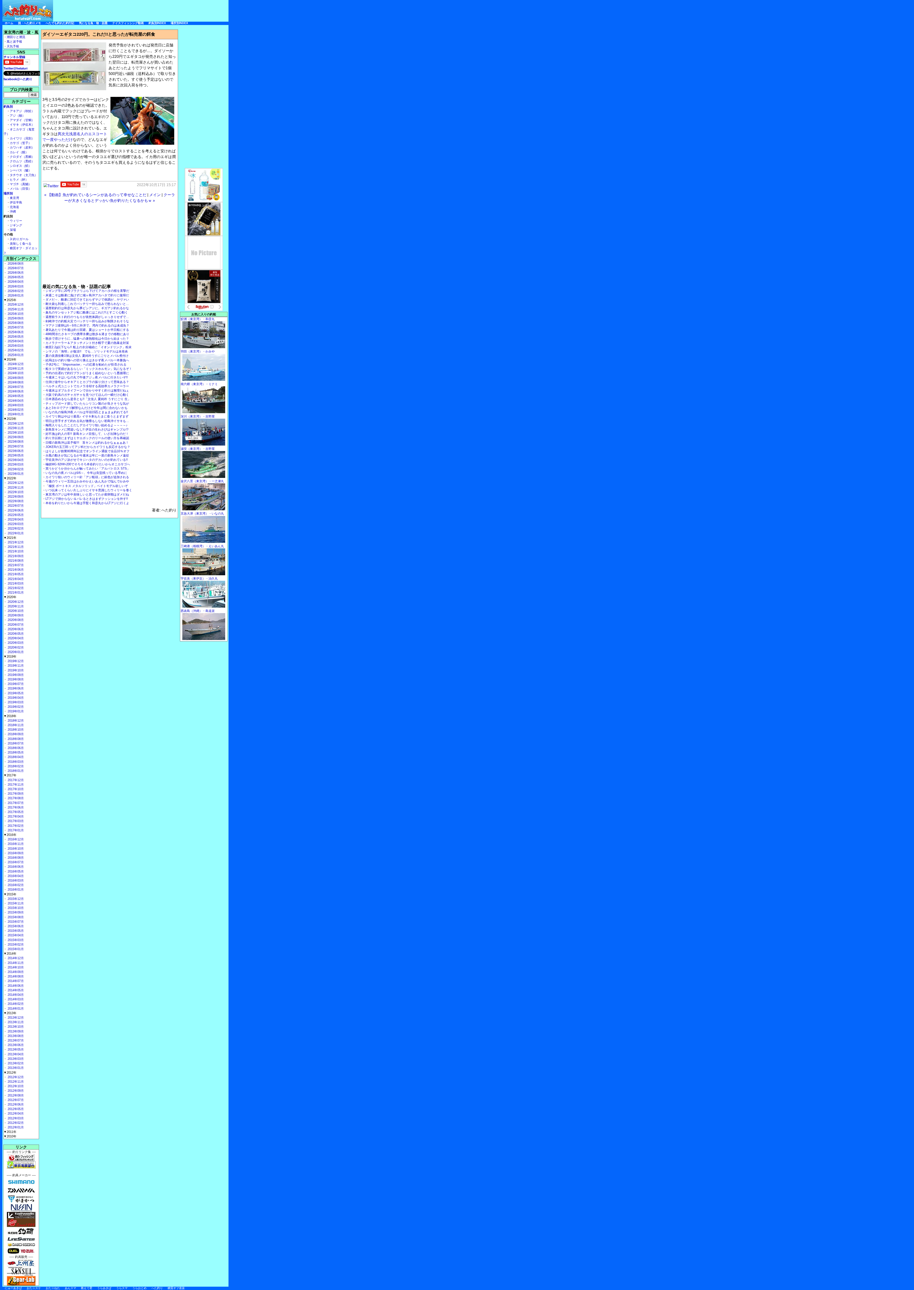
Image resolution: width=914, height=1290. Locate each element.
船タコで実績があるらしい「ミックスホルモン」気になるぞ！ (88, 369)
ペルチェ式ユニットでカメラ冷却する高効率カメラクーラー (87, 386)
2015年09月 (15, 912)
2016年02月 (15, 885)
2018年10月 (15, 729)
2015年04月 (15, 935)
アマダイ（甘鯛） (22, 120)
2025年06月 (15, 332)
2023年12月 (15, 423)
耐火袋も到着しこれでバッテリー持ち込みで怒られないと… (87, 304)
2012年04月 (15, 1113)
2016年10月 (15, 848)
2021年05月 (15, 574)
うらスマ (122, 1288)
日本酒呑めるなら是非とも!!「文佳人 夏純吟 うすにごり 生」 (88, 399)
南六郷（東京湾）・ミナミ (199, 384)
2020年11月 (15, 606)
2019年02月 (15, 707)
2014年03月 (15, 999)
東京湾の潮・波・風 (21, 32)
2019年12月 (15, 661)
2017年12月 (15, 780)
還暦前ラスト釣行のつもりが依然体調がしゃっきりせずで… (87, 317)
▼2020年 (10, 597)
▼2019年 (10, 656)
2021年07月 (15, 565)
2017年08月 (15, 798)
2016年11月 (15, 844)
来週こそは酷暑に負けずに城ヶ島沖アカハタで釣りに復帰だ (87, 295)
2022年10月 (15, 492)
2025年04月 (15, 341)
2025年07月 (15, 327)
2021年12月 (15, 542)
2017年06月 (15, 807)
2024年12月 (15, 364)
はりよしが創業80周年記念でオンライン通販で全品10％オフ (87, 451)
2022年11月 (15, 487)
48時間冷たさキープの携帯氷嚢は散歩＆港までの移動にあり (87, 334)
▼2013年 (10, 1013)
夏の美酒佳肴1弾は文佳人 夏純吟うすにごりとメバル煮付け (87, 355)
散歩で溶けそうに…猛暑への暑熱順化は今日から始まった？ (87, 338)
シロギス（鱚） (20, 166)
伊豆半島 (16, 202)
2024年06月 (15, 391)
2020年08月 (15, 620)
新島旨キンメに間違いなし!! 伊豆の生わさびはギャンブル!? (86, 429)
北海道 (14, 207)
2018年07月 (15, 743)
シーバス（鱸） (20, 170)
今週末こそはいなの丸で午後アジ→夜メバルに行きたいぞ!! (86, 377)
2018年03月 (15, 762)
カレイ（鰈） (19, 152)
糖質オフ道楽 (176, 1288)
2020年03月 (15, 643)
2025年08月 (15, 323)
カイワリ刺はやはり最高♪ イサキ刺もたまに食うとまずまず (87, 416)
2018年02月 (15, 766)
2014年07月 (15, 981)
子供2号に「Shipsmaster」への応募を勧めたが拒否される (85, 364)
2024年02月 (15, 410)
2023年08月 (15, 441)
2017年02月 (15, 826)
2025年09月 (15, 318)
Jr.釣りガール (19, 239)
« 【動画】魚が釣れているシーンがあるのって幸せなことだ (95, 195)
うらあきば (104, 1288)
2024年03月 (15, 405)
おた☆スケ (34, 1288)
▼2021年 (10, 538)
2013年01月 (15, 1068)
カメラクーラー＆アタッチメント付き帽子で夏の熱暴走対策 (87, 343)
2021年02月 (15, 588)
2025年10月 (15, 314)
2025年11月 (15, 309)
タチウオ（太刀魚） (24, 175)
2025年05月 (15, 336)
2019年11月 (15, 665)
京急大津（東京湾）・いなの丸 (202, 513)
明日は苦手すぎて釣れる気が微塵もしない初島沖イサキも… (87, 421)
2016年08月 (15, 857)
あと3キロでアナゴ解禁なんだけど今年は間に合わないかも (86, 408)
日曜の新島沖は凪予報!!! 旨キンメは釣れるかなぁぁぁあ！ (87, 442)
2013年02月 (15, 1063)
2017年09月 (15, 793)
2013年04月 (15, 1054)
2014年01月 (15, 1008)
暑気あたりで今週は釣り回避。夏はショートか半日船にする (87, 330)
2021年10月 (15, 551)
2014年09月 (15, 972)
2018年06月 (15, 748)
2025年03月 (15, 345)
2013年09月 (15, 1031)
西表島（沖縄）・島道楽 (198, 611)
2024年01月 (15, 414)
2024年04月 (15, 400)
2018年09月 (15, 734)
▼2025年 (10, 300)
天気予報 (13, 46)
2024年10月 (15, 373)
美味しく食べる (20, 243)
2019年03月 (15, 702)
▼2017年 (10, 775)
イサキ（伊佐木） (22, 124)
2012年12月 (15, 1077)
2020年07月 (15, 624)
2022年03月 (15, 524)
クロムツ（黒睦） (22, 161)
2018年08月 (15, 739)
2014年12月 (15, 958)
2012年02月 (15, 1123)
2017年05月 (15, 812)
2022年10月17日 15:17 (156, 185)
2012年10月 (15, 1086)
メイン (155, 195)
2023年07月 (15, 446)
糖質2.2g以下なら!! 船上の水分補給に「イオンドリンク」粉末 (88, 347)
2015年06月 (15, 926)
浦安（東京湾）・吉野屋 (198, 449)
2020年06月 (15, 629)
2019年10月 (15, 670)
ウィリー (16, 221)
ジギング (16, 225)
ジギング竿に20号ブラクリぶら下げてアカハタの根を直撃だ (87, 291)
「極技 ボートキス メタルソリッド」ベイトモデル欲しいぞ (86, 486)
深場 (13, 230)
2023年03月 (15, 464)
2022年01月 (15, 533)
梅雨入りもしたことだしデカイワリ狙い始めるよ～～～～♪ (86, 425)
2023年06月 (15, 451)
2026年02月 (15, 291)
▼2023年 (10, 419)
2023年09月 (15, 437)
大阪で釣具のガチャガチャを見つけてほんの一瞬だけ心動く (87, 395)
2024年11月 (15, 368)
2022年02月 (15, 528)
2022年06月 (15, 510)
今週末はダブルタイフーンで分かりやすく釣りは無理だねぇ (87, 390)
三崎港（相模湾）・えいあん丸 (202, 546)
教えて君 (86, 1288)
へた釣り (157, 1288)
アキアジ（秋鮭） (22, 111)
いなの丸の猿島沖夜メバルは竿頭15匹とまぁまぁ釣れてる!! (86, 412)
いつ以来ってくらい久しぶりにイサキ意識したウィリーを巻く (88, 490)
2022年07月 (15, 505)
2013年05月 (15, 1049)
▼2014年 (10, 953)
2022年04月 (15, 519)
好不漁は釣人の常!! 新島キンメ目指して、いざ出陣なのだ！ (87, 434)
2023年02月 (15, 469)
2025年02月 (15, 350)
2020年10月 (15, 611)
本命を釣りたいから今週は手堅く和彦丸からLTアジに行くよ (87, 503)
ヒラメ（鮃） (19, 179)
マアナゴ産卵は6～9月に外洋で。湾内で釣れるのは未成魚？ (87, 325)
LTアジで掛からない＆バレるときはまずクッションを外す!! (86, 499)
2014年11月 (15, 963)
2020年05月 (15, 633)
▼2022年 (10, 478)
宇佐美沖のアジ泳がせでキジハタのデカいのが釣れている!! (86, 459)
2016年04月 (15, 876)
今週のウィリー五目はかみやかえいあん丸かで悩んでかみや (87, 481)
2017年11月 (15, 784)
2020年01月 (15, 652)
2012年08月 (15, 1095)
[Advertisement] (141, 10)
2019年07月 (15, 684)
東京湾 (14, 198)
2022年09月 (15, 496)
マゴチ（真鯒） (20, 184)
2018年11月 (15, 725)
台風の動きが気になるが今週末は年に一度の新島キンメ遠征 (87, 455)
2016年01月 (15, 889)
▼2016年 (10, 835)
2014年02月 (15, 1004)
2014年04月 (15, 995)
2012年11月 (15, 1081)
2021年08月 (15, 560)
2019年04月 (15, 698)
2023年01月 (15, 474)
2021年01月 (15, 592)
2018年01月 (15, 771)
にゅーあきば (13, 1288)
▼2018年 (10, 716)
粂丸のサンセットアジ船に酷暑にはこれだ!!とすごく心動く (86, 312)
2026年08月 (15, 263)
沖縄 (13, 211)
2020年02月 (15, 647)
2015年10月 (15, 908)
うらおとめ (139, 1288)
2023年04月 (15, 460)
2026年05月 (15, 277)
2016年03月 (15, 880)
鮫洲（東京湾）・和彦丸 (198, 319)
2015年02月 (15, 944)
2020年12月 (15, 602)
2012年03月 (15, 1118)
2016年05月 (15, 871)
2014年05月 (15, 990)
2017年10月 (15, 789)
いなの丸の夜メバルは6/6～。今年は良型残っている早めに (86, 473)
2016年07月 (15, 862)
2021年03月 (15, 583)
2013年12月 (15, 1017)
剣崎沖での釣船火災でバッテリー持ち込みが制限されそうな (87, 321)
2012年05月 (15, 1109)
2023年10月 (15, 432)
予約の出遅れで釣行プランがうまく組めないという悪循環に (87, 373)
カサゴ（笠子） (20, 143)
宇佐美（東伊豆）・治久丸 (199, 578)
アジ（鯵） (17, 115)
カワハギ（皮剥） (22, 147)
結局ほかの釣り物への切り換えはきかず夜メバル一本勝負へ (87, 360)
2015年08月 (15, 917)
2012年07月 (15, 1100)
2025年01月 (15, 355)
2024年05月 (15, 396)
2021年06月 (15, 569)
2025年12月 (15, 304)
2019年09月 (15, 675)
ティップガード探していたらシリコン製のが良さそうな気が (87, 403)
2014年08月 (15, 976)
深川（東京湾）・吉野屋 (198, 416)
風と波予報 (14, 41)
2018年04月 (15, 757)
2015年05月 (15, 931)
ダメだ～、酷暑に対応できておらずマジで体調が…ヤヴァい (87, 299)
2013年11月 (15, 1022)
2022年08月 (15, 501)
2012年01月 (15, 1127)
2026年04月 (15, 281)
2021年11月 (15, 547)
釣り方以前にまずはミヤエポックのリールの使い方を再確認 (87, 438)
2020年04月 (15, 638)
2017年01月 (15, 830)
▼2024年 (10, 359)
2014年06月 (15, 985)
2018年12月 (15, 720)
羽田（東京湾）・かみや (198, 351)
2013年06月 (15, 1045)
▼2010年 (10, 1136)
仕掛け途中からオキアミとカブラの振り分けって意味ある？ (87, 382)
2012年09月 (15, 1090)
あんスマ (70, 1288)
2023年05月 (15, 455)
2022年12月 (15, 483)
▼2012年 (10, 1072)
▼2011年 (10, 1132)
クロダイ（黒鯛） (22, 157)
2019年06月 (15, 688)
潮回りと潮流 (16, 37)
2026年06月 (15, 272)
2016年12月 (15, 839)
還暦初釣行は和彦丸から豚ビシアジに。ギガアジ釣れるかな (87, 308)
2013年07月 (15, 1040)
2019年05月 (15, 693)
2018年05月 (15, 752)
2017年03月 (15, 821)
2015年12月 (15, 899)
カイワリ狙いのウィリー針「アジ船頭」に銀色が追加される (87, 477)
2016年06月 (15, 866)
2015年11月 (15, 903)
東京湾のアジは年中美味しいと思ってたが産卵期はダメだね (87, 494)
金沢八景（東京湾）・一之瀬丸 (202, 481)
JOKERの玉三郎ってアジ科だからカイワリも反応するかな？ (87, 447)
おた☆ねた (53, 1288)
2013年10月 (15, 1026)
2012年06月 (15, 1104)
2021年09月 (15, 556)
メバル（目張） (20, 188)
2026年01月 (15, 295)
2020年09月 (15, 615)
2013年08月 (15, 1036)
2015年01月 (15, 949)
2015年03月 (15, 940)
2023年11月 (15, 428)
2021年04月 (15, 579)
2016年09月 (15, 853)
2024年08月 (15, 382)
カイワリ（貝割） (22, 138)
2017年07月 (15, 803)
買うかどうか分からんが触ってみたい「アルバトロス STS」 (87, 468)
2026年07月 (15, 268)
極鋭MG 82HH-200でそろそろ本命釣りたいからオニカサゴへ (87, 464)
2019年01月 (15, 711)
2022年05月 (15, 515)
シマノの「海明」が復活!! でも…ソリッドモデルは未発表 (86, 351)
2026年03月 (15, 286)
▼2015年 (10, 894)
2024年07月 (15, 387)
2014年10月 (15, 967)
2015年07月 (15, 921)
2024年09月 (15, 378)
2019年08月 (15, 679)
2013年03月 (15, 1059)
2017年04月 (15, 816)
